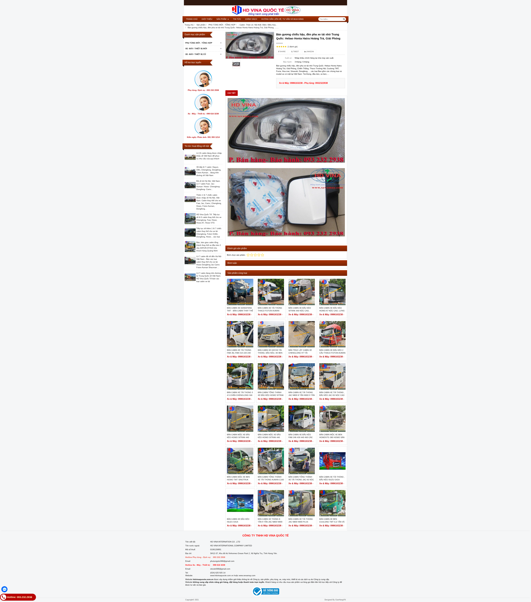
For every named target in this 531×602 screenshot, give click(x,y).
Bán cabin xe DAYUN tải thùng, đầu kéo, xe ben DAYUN (270, 353)
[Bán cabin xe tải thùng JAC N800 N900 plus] (301, 503)
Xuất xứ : (289, 58)
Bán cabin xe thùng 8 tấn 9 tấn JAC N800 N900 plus (270, 522)
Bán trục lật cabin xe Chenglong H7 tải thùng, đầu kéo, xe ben (300, 353)
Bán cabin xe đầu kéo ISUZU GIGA (238, 520)
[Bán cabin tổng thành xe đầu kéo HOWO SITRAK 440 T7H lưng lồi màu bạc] (271, 376)
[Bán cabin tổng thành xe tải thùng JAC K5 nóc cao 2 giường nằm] (301, 461)
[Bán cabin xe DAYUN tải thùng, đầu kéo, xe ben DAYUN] (271, 334)
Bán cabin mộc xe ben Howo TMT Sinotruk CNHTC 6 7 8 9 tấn (238, 480)
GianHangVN (340, 600)
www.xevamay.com (247, 575)
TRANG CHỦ (191, 19)
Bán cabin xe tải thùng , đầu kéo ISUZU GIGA (332, 478)
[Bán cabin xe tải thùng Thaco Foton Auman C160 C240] (271, 292)
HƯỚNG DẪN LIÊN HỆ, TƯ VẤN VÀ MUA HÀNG (282, 19)
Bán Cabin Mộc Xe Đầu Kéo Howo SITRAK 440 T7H (269, 437)
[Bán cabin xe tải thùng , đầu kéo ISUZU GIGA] (332, 461)
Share (282, 52)
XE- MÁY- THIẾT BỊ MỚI (196, 48)
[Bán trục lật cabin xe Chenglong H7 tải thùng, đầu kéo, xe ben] (301, 334)
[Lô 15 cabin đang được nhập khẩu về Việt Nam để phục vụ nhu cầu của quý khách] (190, 162)
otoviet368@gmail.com (220, 569)
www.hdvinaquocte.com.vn (221, 575)
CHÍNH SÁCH (251, 19)
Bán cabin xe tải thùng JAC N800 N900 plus (300, 520)
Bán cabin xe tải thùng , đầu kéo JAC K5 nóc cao (332, 393)
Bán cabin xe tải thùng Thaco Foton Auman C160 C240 (270, 311)
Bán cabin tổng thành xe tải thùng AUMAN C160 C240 (271, 480)
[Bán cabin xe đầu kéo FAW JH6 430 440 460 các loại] (301, 419)
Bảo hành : (288, 62)
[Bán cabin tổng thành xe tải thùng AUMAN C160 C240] (271, 461)
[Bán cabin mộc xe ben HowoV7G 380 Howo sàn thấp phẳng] (332, 419)
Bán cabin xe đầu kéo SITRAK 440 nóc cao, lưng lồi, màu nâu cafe (300, 311)
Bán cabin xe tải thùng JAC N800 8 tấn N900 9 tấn (301, 393)
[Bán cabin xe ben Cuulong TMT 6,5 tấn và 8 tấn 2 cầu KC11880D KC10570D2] (332, 503)
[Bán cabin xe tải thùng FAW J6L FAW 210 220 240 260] (240, 334)
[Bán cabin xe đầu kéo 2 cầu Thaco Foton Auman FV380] (332, 334)
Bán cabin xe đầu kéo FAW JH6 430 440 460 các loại (300, 437)
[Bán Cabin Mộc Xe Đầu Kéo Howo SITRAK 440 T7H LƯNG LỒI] (240, 419)
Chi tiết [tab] (231, 93)
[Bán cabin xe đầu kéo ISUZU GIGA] (240, 503)
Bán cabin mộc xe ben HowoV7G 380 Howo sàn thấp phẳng (331, 437)
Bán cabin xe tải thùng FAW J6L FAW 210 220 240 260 (239, 353)
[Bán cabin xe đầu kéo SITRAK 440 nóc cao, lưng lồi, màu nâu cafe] (301, 292)
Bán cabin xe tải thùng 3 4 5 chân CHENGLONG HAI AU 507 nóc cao (240, 395)
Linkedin (310, 52)
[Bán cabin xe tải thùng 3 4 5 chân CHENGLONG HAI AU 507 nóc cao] (240, 376)
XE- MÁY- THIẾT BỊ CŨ (195, 54)
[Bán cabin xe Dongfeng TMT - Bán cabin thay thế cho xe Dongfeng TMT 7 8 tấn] (240, 292)
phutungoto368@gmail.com (222, 561)
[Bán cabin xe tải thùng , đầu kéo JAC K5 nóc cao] (332, 376)
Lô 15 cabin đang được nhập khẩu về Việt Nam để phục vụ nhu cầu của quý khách (209, 156)
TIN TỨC (237, 19)
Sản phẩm (221, 19)
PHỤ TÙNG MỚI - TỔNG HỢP (198, 43)
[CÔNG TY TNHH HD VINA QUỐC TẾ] (265, 15)
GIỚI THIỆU (207, 19)
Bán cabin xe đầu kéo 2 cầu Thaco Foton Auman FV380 (332, 353)
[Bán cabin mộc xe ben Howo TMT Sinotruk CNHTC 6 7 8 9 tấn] (240, 461)
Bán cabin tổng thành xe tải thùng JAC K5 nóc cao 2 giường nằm (301, 480)
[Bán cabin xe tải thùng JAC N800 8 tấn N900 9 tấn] (301, 376)
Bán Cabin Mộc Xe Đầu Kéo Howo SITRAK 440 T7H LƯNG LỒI (238, 437)
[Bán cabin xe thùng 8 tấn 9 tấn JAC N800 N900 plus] (271, 503)
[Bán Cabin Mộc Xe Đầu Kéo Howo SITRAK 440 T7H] (271, 419)
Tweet (296, 52)
